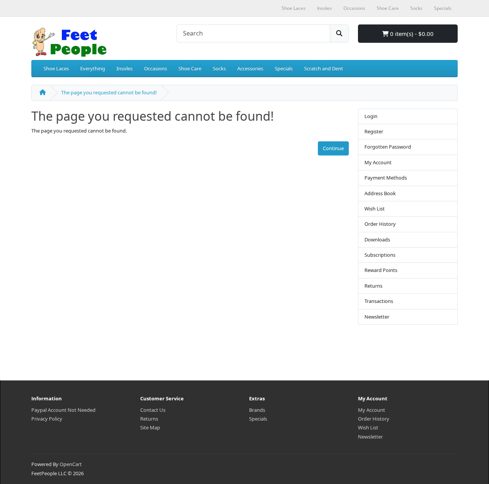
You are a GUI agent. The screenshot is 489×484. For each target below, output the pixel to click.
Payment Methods (385, 177)
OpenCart (71, 464)
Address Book (380, 193)
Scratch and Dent (323, 68)
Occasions (155, 68)
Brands (257, 409)
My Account (378, 162)
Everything (92, 68)
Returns (373, 285)
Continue (333, 148)
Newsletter (376, 316)
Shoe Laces (56, 68)
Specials (284, 68)
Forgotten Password (387, 146)
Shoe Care (189, 68)
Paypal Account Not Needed (63, 409)
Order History (380, 223)
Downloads (377, 239)
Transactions (378, 301)
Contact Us (152, 409)
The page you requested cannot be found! (109, 92)
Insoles (125, 68)
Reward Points (380, 270)
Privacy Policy (46, 418)
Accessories (250, 68)
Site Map (150, 427)
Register (373, 131)
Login (370, 116)
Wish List (374, 208)
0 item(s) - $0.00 (411, 33)
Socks (219, 68)
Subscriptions (379, 254)
